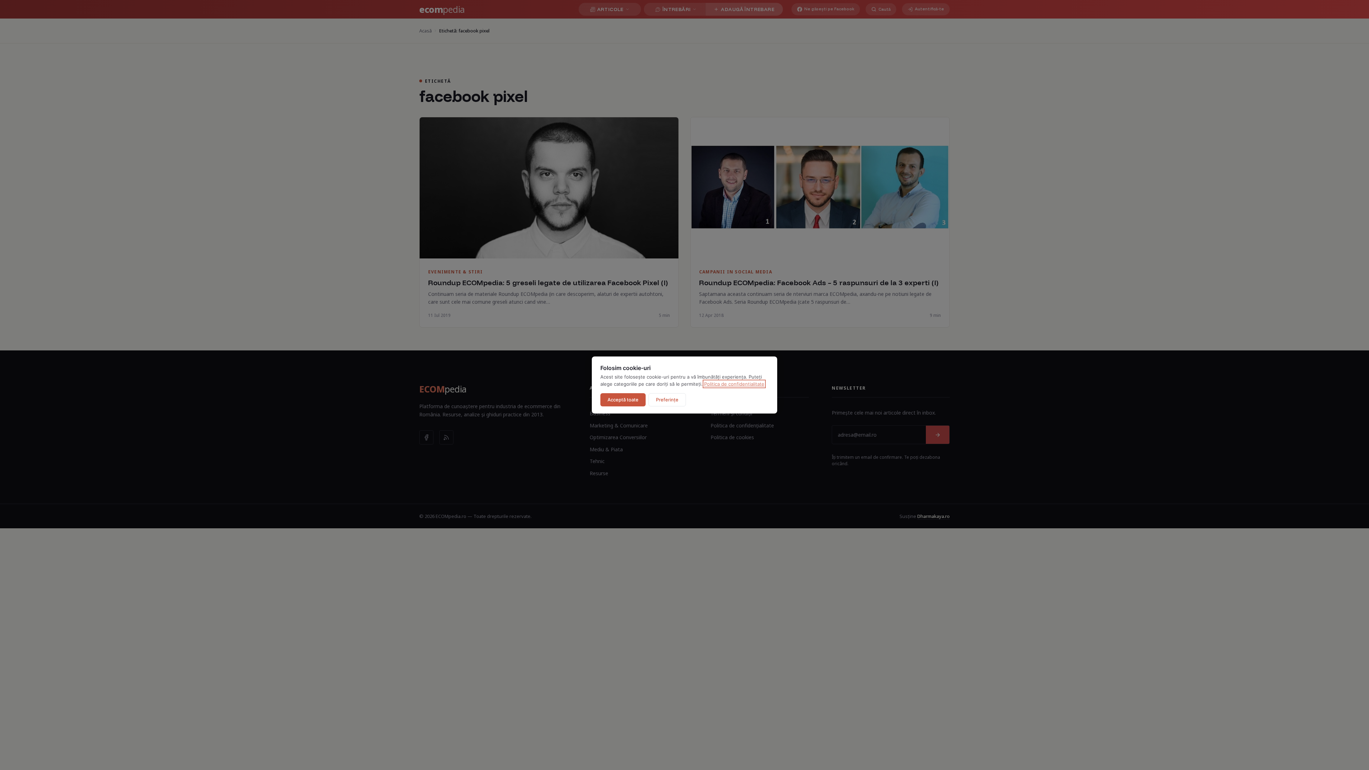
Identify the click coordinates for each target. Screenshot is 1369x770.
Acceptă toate (623, 399)
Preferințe (667, 399)
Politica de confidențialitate (734, 384)
